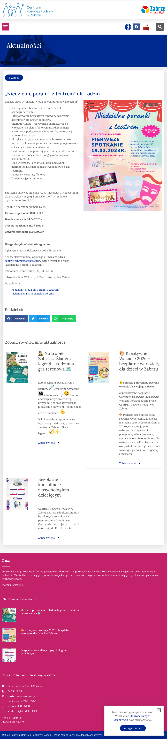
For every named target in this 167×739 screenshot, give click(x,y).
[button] (5, 26)
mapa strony (61, 734)
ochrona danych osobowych (86, 734)
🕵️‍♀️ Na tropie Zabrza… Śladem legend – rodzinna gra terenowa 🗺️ (56, 361)
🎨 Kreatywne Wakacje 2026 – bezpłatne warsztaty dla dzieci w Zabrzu (139, 361)
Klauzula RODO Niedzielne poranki (32, 293)
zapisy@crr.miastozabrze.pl (21, 260)
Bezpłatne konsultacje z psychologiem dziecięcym (53, 487)
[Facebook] (136, 26)
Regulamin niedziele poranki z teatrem (35, 289)
